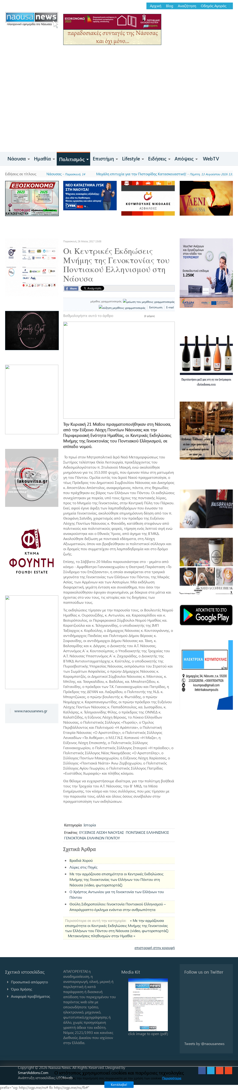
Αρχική (155, 5)
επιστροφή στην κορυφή (155, 947)
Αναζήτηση (187, 5)
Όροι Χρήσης (21, 989)
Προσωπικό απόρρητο (29, 981)
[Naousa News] (31, 20)
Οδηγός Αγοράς (213, 5)
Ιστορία (90, 824)
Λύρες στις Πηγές (83, 867)
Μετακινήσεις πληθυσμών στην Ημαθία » (101, 935)
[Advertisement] (119, 117)
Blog (169, 5)
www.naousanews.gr (30, 710)
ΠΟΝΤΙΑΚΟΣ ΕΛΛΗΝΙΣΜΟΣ (147, 832)
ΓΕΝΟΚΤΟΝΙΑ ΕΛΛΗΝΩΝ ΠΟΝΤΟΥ (92, 837)
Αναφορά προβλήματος (30, 996)
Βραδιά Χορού (81, 860)
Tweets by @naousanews (204, 1043)
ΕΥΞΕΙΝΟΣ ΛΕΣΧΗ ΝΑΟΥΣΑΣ (101, 832)
